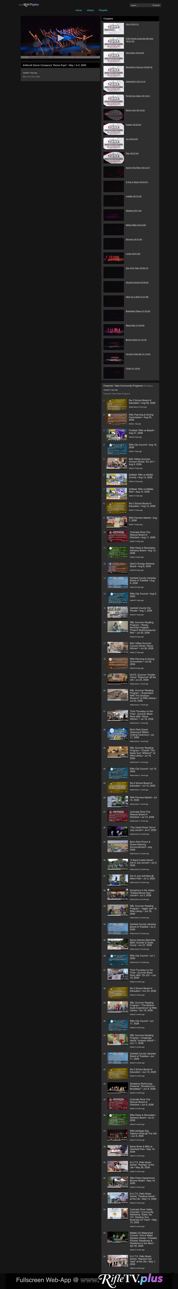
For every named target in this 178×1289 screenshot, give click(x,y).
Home (79, 10)
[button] (60, 38)
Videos (90, 10)
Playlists (103, 10)
